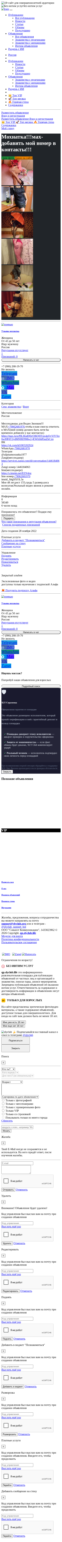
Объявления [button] (15, 33)
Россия (12, 54)
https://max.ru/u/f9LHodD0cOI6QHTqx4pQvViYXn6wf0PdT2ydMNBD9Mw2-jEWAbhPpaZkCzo (30, 437)
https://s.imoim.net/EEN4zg (16, 473)
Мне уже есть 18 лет (13, 1022)
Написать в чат (31, 360)
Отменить (22, 1189)
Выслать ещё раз (11, 1226)
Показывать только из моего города (26, 1117)
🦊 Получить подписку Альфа (19, 590)
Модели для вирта (12, 936)
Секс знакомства (11, 406)
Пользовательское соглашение (19, 942)
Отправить (8, 1190)
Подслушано (22, 30)
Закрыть (7, 771)
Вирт (26, 406)
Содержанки (8, 125)
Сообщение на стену (13, 543)
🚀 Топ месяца (25, 122)
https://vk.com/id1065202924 (17, 445)
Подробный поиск (31, 686)
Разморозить (9, 1434)
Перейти (7, 1485)
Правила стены (8, 901)
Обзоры (19, 27)
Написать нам (7, 882)
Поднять (6, 555)
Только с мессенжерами (19, 1103)
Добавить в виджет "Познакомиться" (23, 540)
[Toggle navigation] (11, 10)
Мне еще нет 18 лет (13, 1026)
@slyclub (28, 1035)
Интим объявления (26, 45)
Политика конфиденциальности (20, 939)
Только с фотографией (19, 1100)
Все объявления (24, 36)
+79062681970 (16, 426)
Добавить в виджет (13, 1386)
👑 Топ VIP (8, 122)
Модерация (6, 908)
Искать (6, 1131)
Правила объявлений (10, 895)
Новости (20, 21)
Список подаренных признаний (21, 524)
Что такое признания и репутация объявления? (28, 521)
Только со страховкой (18, 1114)
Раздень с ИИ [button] (16, 49)
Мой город (7, 128)
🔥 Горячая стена (44, 122)
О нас (3, 888)
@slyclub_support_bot (13, 926)
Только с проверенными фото (23, 1107)
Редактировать (10, 558)
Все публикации (25, 18)
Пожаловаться (9, 561)
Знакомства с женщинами (30, 42)
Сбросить (7, 1120)
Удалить (6, 565)
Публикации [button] (15, 14)
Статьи (19, 24)
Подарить (9, 518)
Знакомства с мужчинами (30, 39)
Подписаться (15, 1040)
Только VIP (12, 1110)
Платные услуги (11, 546)
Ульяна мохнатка (10, 331)
